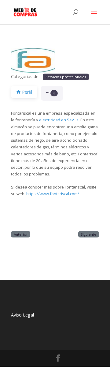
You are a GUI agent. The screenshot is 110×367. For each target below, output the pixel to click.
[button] (17, 60)
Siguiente (88, 234)
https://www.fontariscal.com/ (52, 193)
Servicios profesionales (66, 76)
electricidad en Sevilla (59, 120)
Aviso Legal (22, 315)
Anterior (21, 234)
